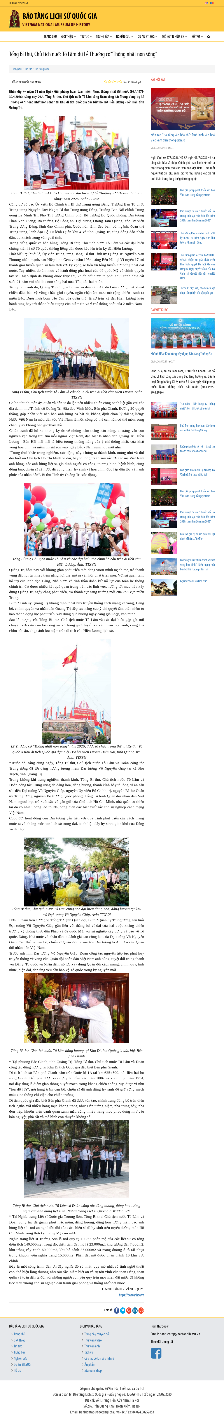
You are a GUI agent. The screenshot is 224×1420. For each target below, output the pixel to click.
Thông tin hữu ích (173, 37)
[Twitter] (122, 1310)
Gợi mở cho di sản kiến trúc (193, 581)
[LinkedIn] (135, 1310)
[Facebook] (116, 1310)
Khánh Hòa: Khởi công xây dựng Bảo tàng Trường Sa (181, 354)
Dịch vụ (88, 1353)
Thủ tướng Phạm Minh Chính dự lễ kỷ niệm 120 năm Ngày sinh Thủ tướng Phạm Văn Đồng (197, 238)
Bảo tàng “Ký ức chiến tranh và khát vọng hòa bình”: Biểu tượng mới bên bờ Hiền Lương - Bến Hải (197, 565)
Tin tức (84, 37)
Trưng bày (103, 37)
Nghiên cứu (123, 37)
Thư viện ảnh (92, 1347)
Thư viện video (93, 1341)
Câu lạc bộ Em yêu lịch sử (99, 1359)
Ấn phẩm (89, 1365)
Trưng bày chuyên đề (96, 1334)
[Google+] (128, 1310)
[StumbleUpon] (141, 1310)
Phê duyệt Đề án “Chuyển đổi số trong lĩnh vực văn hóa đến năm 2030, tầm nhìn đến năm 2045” (197, 216)
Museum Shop (93, 1371)
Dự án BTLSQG (146, 37)
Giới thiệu (67, 37)
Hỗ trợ (196, 37)
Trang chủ (50, 37)
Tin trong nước (42, 69)
